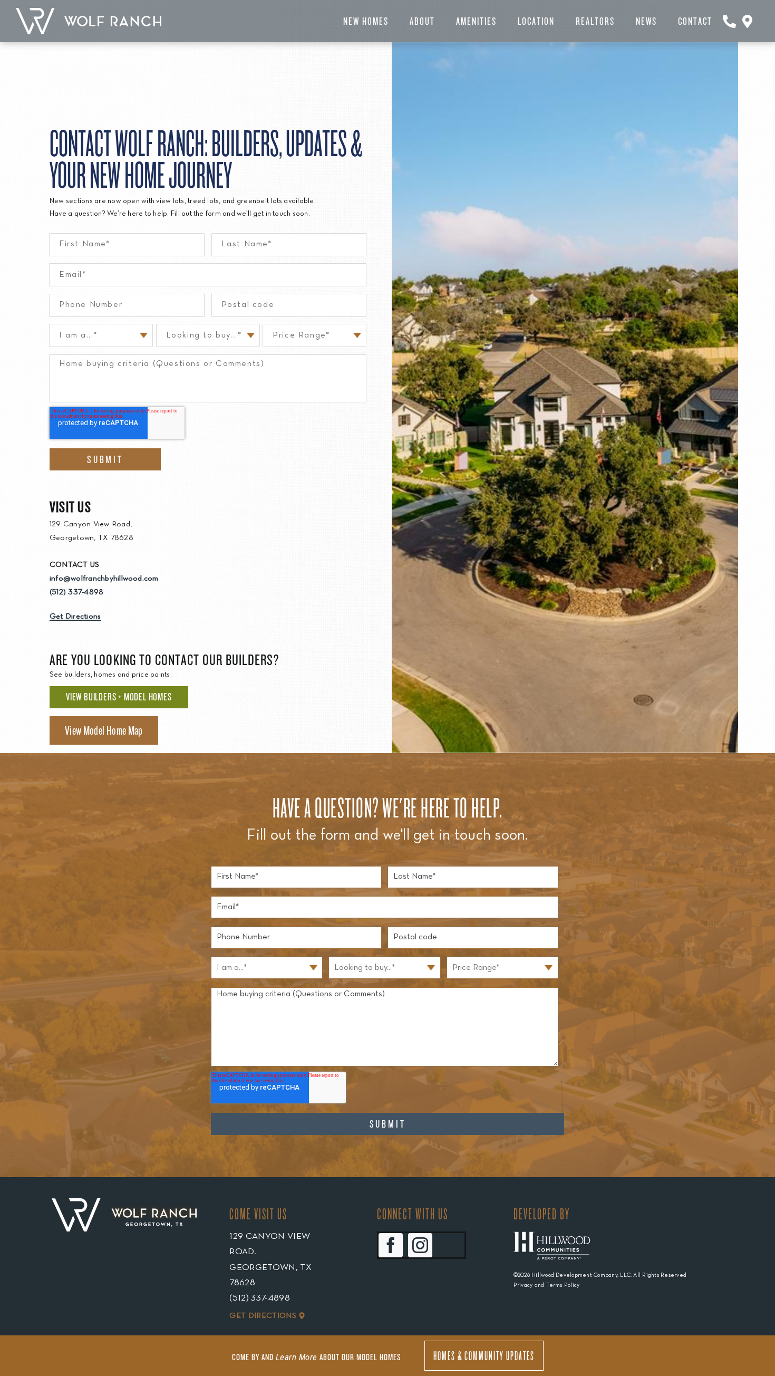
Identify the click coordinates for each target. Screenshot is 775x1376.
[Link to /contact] (729, 21)
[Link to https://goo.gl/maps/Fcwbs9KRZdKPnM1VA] (747, 21)
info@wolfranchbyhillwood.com (104, 578)
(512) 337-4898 (76, 592)
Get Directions (75, 616)
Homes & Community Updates (484, 1355)
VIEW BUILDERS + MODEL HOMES (119, 696)
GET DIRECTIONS (262, 1316)
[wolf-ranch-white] (88, 12)
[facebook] (391, 1245)
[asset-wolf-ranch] (124, 1214)
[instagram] (420, 1245)
